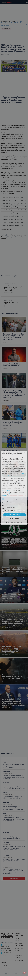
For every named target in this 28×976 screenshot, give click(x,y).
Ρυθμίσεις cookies (12, 494)
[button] (14, 522)
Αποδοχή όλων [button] (14, 514)
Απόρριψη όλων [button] (14, 518)
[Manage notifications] (24, 973)
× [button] (24, 453)
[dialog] (14, 488)
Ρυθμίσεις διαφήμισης (7, 490)
